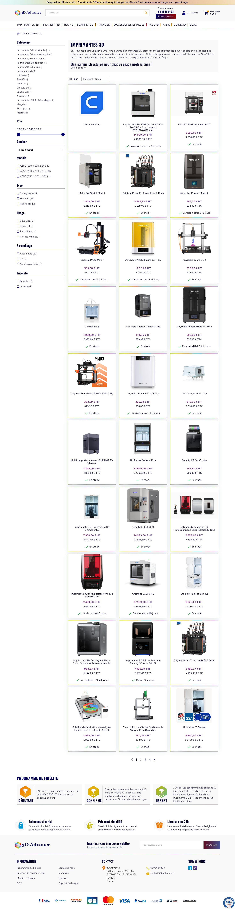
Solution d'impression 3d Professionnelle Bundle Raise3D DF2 (194, 528)
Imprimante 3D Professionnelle (34, 54)
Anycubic (23, 96)
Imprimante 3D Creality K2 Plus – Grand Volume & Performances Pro (92, 662)
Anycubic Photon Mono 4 (194, 193)
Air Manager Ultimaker (194, 393)
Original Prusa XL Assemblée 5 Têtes (194, 660)
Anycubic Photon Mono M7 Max (194, 326)
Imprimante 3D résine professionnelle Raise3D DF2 (92, 595)
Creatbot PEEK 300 (143, 527)
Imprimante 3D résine (29, 66)
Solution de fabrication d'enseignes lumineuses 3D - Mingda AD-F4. (91, 729)
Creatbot (23, 83)
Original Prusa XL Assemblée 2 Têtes (143, 193)
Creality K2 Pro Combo (194, 460)
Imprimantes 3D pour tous (32, 62)
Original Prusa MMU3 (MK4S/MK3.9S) (92, 393)
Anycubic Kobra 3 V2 (194, 259)
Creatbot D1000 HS (143, 593)
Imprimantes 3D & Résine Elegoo (35, 100)
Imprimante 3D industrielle (32, 50)
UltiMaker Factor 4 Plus (143, 460)
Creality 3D (24, 87)
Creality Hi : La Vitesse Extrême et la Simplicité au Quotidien (143, 729)
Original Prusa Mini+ (91, 259)
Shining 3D (24, 108)
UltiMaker (23, 75)
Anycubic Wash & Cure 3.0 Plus (143, 259)
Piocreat (22, 112)
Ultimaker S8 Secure (194, 727)
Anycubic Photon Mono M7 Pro (143, 326)
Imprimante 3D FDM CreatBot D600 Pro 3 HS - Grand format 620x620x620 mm (143, 127)
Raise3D (22, 79)
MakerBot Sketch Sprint (92, 193)
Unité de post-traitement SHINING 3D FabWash (92, 462)
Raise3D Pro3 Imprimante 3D (194, 124)
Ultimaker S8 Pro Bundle (194, 593)
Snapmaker (24, 91)
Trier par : (73, 78)
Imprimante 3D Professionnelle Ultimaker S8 (92, 528)
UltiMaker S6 (92, 326)
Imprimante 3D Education (31, 58)
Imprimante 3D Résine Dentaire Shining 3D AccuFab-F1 (143, 662)
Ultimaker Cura (92, 124)
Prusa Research (26, 71)
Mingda (22, 104)
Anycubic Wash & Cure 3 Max (143, 393)
